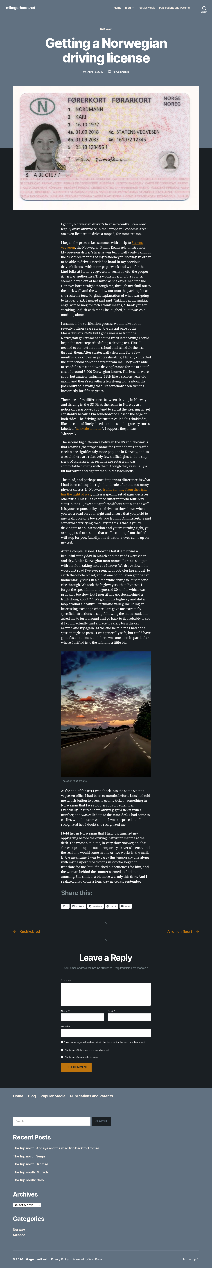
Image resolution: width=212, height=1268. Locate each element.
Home (117, 7)
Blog (128, 7)
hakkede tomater (89, 429)
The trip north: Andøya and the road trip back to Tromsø (56, 1148)
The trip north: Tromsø (30, 1164)
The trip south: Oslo (28, 1180)
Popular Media (146, 7)
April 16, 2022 (95, 71)
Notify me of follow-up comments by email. (87, 1050)
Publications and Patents (174, 7)
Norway (106, 29)
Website (65, 1026)
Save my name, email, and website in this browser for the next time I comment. (105, 1042)
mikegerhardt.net (20, 8)
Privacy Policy (60, 1259)
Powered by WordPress (87, 1259)
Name (65, 1011)
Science (19, 1235)
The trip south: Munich (30, 1172)
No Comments (121, 71)
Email (111, 1011)
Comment (67, 980)
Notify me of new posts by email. (82, 1057)
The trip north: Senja (29, 1156)
